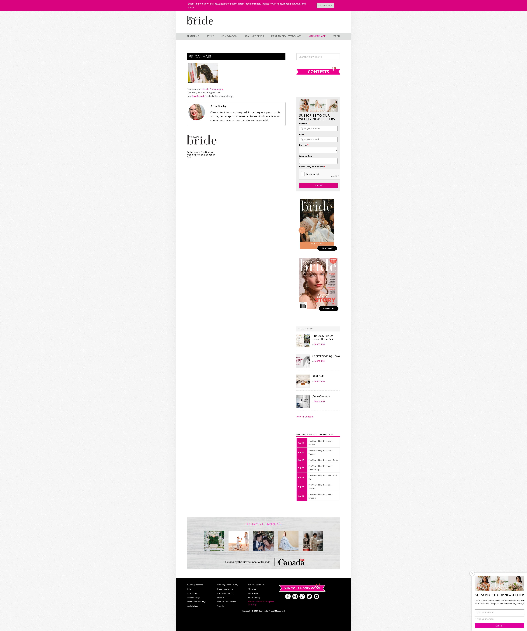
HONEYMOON (229, 36)
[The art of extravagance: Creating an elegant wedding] (214, 541)
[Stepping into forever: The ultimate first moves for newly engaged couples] (238, 541)
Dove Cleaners (321, 396)
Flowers (220, 597)
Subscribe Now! (325, 5)
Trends (220, 606)
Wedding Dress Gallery (227, 584)
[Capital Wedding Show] (303, 361)
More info (319, 343)
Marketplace (192, 606)
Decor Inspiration (225, 589)
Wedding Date (305, 156)
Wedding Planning (195, 584)
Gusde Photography (212, 89)
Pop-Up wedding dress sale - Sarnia (323, 460)
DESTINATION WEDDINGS (286, 36)
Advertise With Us (256, 584)
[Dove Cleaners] (303, 401)
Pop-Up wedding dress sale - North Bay (323, 477)
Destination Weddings (196, 601)
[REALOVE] (303, 381)
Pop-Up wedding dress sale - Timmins (320, 487)
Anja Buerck (198, 96)
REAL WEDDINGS (254, 36)
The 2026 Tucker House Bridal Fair (322, 337)
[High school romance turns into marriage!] (313, 541)
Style (189, 589)
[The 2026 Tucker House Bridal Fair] (303, 340)
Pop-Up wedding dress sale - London (320, 443)
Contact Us (253, 593)
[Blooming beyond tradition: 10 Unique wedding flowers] (263, 541)
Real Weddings (193, 597)
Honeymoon (192, 593)
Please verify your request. (312, 166)
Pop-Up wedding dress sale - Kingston (320, 496)
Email (302, 134)
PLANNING (193, 36)
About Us (252, 589)
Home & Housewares (226, 601)
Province (304, 145)
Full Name (304, 123)
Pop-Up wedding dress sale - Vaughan (320, 452)
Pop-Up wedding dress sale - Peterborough (320, 468)
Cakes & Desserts (225, 593)
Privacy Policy (254, 597)
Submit (499, 626)
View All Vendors (304, 416)
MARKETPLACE (317, 36)
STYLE (210, 36)
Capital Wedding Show (326, 356)
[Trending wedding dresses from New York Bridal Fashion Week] (288, 541)
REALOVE (318, 376)
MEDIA (336, 36)
